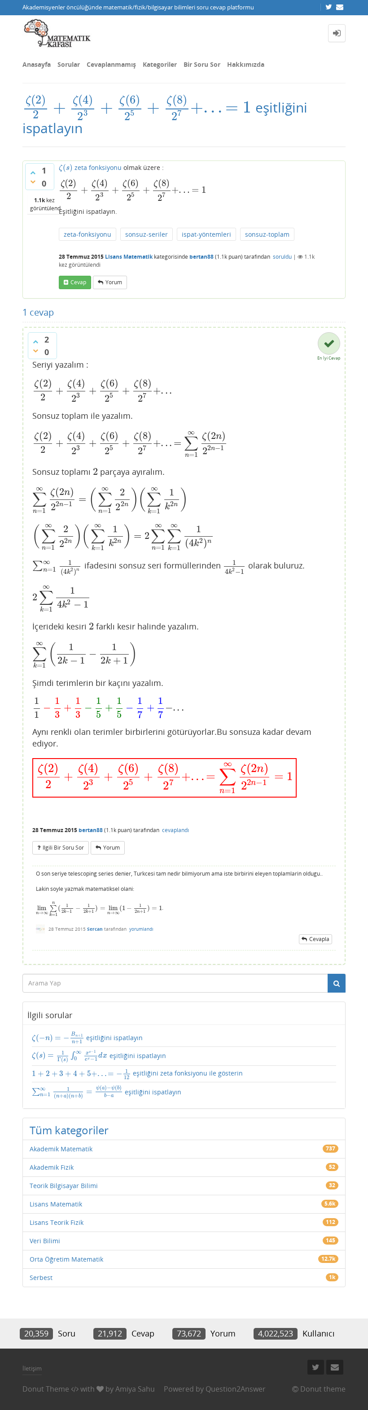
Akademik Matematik (61, 1149)
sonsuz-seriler (146, 234)
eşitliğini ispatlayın (87, 1038)
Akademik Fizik (52, 1167)
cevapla (319, 939)
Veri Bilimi (45, 1240)
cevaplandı (175, 830)
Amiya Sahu (135, 1389)
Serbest (41, 1277)
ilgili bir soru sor (63, 847)
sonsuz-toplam (267, 234)
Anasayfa (36, 64)
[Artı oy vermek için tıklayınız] (33, 172)
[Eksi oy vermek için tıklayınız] (33, 181)
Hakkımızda (245, 64)
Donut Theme (45, 1389)
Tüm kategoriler (69, 1130)
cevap (78, 282)
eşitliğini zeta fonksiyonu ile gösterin (137, 1073)
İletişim (32, 1368)
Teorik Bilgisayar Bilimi (64, 1185)
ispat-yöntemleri (206, 234)
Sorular (68, 64)
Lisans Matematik (129, 256)
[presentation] (137, 107)
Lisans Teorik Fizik (56, 1222)
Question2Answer (236, 1389)
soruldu (282, 256)
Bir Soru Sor (202, 64)
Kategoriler (160, 64)
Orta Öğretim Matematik (66, 1259)
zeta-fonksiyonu (87, 234)
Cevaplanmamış (111, 64)
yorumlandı (141, 929)
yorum (113, 282)
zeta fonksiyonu (90, 167)
